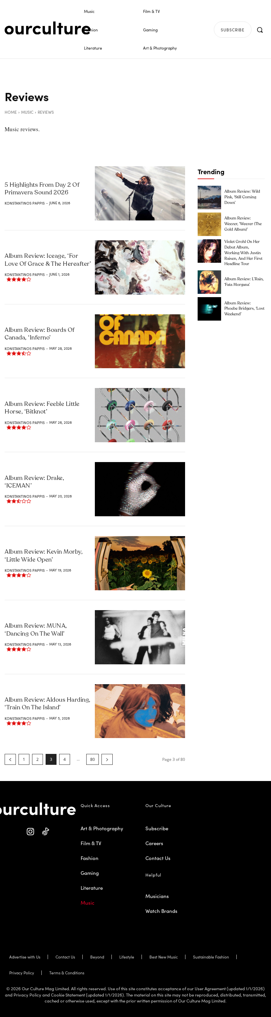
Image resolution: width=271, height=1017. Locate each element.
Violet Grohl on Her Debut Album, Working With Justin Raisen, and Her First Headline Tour (243, 253)
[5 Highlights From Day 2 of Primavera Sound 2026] (140, 193)
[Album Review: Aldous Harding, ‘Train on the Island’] (140, 711)
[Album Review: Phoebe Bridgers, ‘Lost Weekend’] (209, 309)
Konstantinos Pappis (25, 203)
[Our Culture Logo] (48, 28)
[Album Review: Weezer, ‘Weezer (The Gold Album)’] (209, 224)
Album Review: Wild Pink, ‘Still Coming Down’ (242, 197)
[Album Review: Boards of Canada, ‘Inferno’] (140, 341)
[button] (259, 29)
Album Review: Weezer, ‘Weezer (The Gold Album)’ (243, 224)
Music (27, 112)
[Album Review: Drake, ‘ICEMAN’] (140, 489)
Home (11, 112)
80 (92, 759)
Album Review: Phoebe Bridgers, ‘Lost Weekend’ (244, 309)
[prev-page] (10, 759)
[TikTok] (45, 831)
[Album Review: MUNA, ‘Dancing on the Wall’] (140, 637)
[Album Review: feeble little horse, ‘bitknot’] (140, 415)
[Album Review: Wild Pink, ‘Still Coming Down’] (209, 197)
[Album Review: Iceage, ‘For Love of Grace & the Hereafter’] (140, 267)
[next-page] (107, 759)
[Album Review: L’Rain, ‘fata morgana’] (209, 282)
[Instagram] (30, 831)
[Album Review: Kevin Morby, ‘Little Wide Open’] (140, 563)
